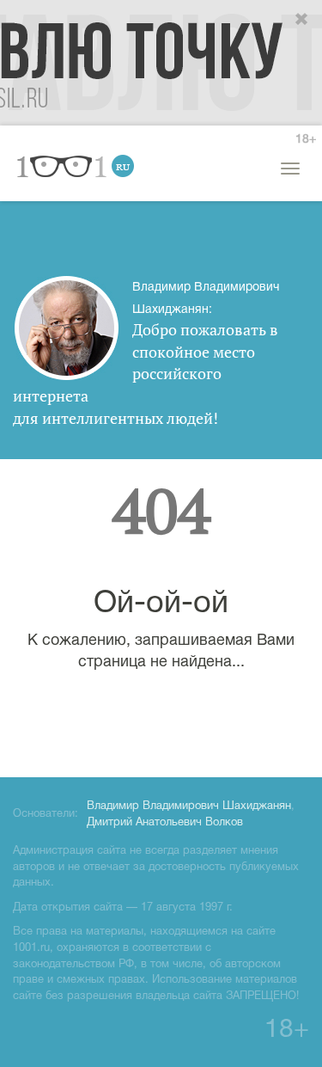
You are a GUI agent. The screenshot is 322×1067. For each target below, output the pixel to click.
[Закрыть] (302, 20)
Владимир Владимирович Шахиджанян (189, 806)
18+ (305, 139)
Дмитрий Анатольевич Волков (165, 823)
